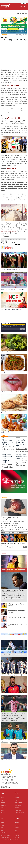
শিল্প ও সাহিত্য (18, 803)
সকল (25, 6)
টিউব (16, 830)
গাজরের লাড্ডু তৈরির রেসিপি (13, 85)
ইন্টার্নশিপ (17, 825)
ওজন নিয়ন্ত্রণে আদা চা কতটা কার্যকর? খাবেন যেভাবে (12, 527)
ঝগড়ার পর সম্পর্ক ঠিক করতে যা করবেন (9, 525)
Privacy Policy (18, 810)
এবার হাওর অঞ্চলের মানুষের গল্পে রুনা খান (17, 624)
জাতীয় (2, 797)
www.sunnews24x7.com (11, 783)
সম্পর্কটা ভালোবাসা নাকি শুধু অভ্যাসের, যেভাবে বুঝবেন (12, 521)
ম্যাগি (25, 239)
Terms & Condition (5, 835)
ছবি (16, 833)
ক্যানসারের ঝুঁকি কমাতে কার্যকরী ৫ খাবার (10, 523)
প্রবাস (2, 808)
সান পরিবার (17, 835)
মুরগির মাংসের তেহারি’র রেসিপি (13, 118)
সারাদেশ (3, 800)
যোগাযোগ (17, 823)
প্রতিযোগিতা (11, 239)
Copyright (3, 840)
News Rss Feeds (5, 837)
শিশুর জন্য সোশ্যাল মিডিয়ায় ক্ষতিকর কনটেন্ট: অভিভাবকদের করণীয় (14, 529)
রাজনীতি (3, 803)
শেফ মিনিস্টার (4, 239)
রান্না (6, 241)
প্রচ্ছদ (21, 6)
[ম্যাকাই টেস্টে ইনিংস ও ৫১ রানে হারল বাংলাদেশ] (14, 648)
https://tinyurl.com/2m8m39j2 (8, 231)
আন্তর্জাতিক (3, 805)
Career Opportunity (19, 812)
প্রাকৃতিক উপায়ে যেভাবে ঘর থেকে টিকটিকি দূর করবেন (12, 532)
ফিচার (2, 825)
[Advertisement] (14, 55)
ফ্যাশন (2, 823)
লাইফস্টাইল (4, 34)
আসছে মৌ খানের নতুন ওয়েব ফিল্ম (16, 617)
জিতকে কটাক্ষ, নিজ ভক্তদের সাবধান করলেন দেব (16, 611)
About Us (3, 812)
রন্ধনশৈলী (21, 239)
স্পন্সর (2, 241)
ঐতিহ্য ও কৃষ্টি (18, 805)
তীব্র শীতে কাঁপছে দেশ (11, 168)
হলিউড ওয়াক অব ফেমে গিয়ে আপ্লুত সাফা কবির (16, 604)
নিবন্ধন (16, 239)
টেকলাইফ (17, 808)
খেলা (3, 639)
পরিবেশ (16, 828)
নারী (2, 830)
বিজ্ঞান (2, 810)
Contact (17, 837)
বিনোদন (4, 554)
